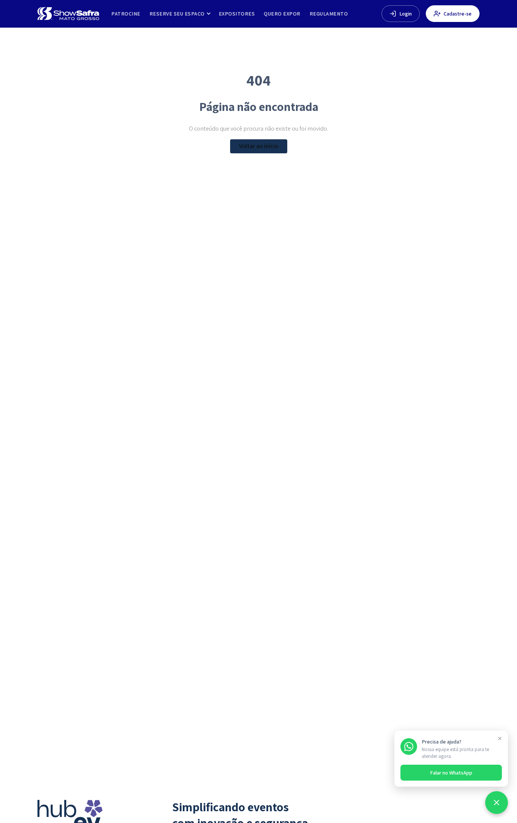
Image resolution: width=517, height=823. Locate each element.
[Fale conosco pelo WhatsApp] (496, 802)
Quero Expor (282, 13)
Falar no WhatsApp (451, 772)
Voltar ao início (258, 146)
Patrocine (125, 13)
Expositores (237, 13)
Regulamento (329, 13)
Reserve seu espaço (177, 13)
